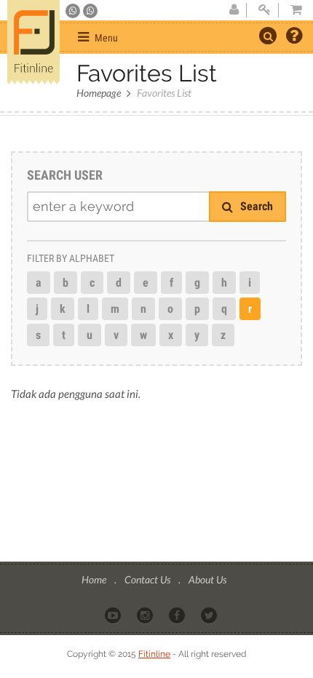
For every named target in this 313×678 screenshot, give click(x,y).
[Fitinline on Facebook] (178, 615)
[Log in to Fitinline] (264, 10)
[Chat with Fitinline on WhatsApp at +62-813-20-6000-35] (74, 11)
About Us (207, 579)
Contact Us (148, 579)
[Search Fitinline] (268, 35)
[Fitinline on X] (210, 615)
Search (255, 206)
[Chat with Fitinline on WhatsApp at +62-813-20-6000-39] (90, 11)
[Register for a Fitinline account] (234, 10)
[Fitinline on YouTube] (114, 615)
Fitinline (154, 654)
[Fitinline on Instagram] (146, 615)
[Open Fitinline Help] (294, 37)
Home (95, 579)
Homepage (98, 93)
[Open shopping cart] (292, 10)
